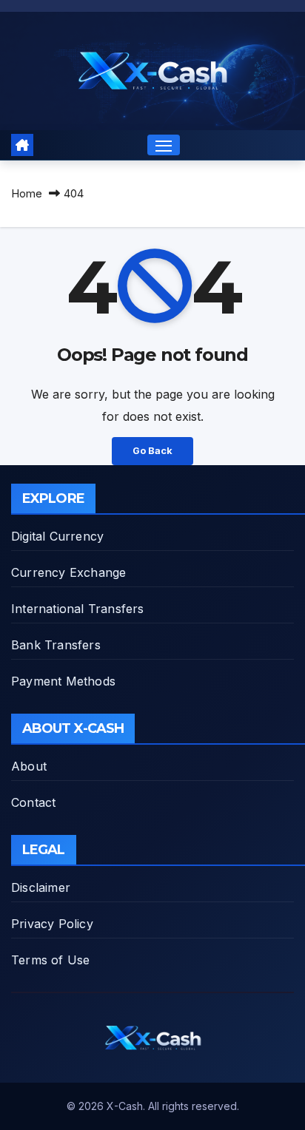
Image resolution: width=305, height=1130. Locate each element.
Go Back (152, 450)
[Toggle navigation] (163, 145)
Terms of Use (50, 960)
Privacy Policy (52, 923)
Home (26, 193)
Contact (33, 802)
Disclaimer (40, 887)
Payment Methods (63, 681)
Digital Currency (57, 536)
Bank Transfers (56, 644)
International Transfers (77, 608)
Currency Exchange (68, 572)
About (29, 766)
